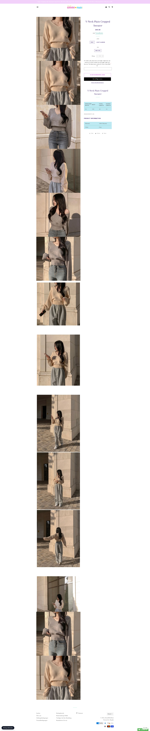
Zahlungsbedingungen (42, 718)
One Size (97, 50)
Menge (93, 56)
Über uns (38, 716)
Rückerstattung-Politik (62, 716)
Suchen (38, 713)
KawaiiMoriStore (109, 718)
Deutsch (109, 714)
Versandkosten (99, 33)
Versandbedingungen (41, 720)
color (98, 39)
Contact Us (143, 729)
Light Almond (100, 42)
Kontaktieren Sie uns (61, 720)
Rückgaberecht (60, 713)
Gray (92, 42)
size (98, 47)
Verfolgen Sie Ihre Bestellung (63, 718)
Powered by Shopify (108, 720)
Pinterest (80, 713)
